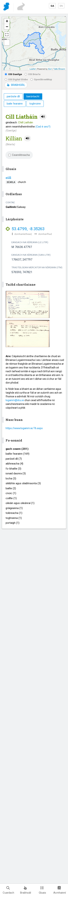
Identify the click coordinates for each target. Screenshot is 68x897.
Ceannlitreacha (21, 155)
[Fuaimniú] (42, 117)
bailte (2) (11, 488)
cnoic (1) (11, 493)
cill (8, 178)
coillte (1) (11, 498)
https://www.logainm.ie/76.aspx (24, 428)
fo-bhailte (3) (13, 468)
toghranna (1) (14, 518)
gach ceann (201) (17, 448)
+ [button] (7, 21)
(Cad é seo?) (43, 126)
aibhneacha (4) (14, 463)
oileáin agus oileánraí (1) (20, 503)
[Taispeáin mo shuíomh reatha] (7, 42)
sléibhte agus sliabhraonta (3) (23, 483)
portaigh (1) (12, 522)
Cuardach (8, 892)
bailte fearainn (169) (17, 453)
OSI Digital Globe (18, 79)
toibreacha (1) (14, 513)
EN (61, 5)
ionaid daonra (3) (16, 473)
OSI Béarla (34, 74)
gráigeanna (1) (14, 508)
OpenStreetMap (43, 79)
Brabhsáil (25, 892)
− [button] (7, 26)
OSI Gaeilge (15, 74)
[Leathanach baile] (6, 7)
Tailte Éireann (59, 68)
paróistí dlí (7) (14, 458)
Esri (50, 68)
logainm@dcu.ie (15, 400)
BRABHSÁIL (18, 85)
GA (52, 5)
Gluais (42, 892)
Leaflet (33, 68)
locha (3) (11, 478)
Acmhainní (59, 892)
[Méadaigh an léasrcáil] (7, 34)
